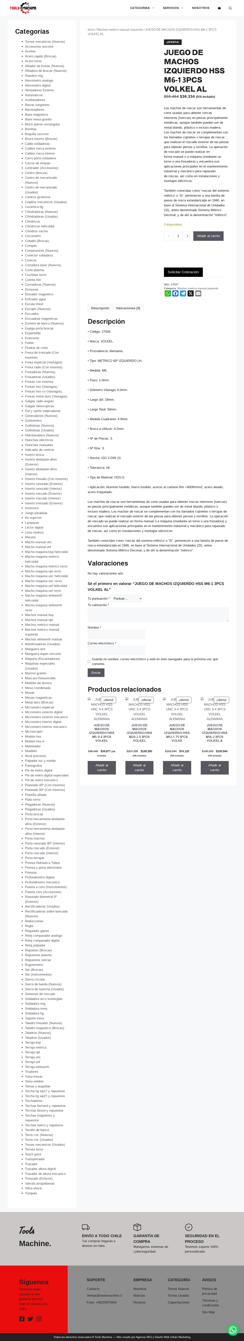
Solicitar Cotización (183, 272)
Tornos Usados (178, 1295)
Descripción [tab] (100, 308)
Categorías (140, 8)
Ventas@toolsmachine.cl (104, 1295)
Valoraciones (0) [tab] (128, 308)
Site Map (208, 1312)
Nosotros (200, 8)
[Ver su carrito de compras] (219, 8)
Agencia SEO (144, 1337)
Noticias (139, 1295)
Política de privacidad (209, 1291)
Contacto (93, 1289)
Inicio (91, 29)
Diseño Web (162, 1337)
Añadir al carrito (208, 236)
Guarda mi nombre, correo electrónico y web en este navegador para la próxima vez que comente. (155, 661)
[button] (233, 1330)
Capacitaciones (179, 1302)
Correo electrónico (102, 643)
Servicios (171, 8)
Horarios (139, 1302)
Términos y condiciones (210, 1303)
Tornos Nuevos (178, 1289)
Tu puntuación (99, 598)
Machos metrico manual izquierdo (120, 29)
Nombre (94, 627)
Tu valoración (98, 605)
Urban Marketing (180, 1337)
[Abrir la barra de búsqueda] (231, 8)
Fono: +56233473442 (101, 1302)
